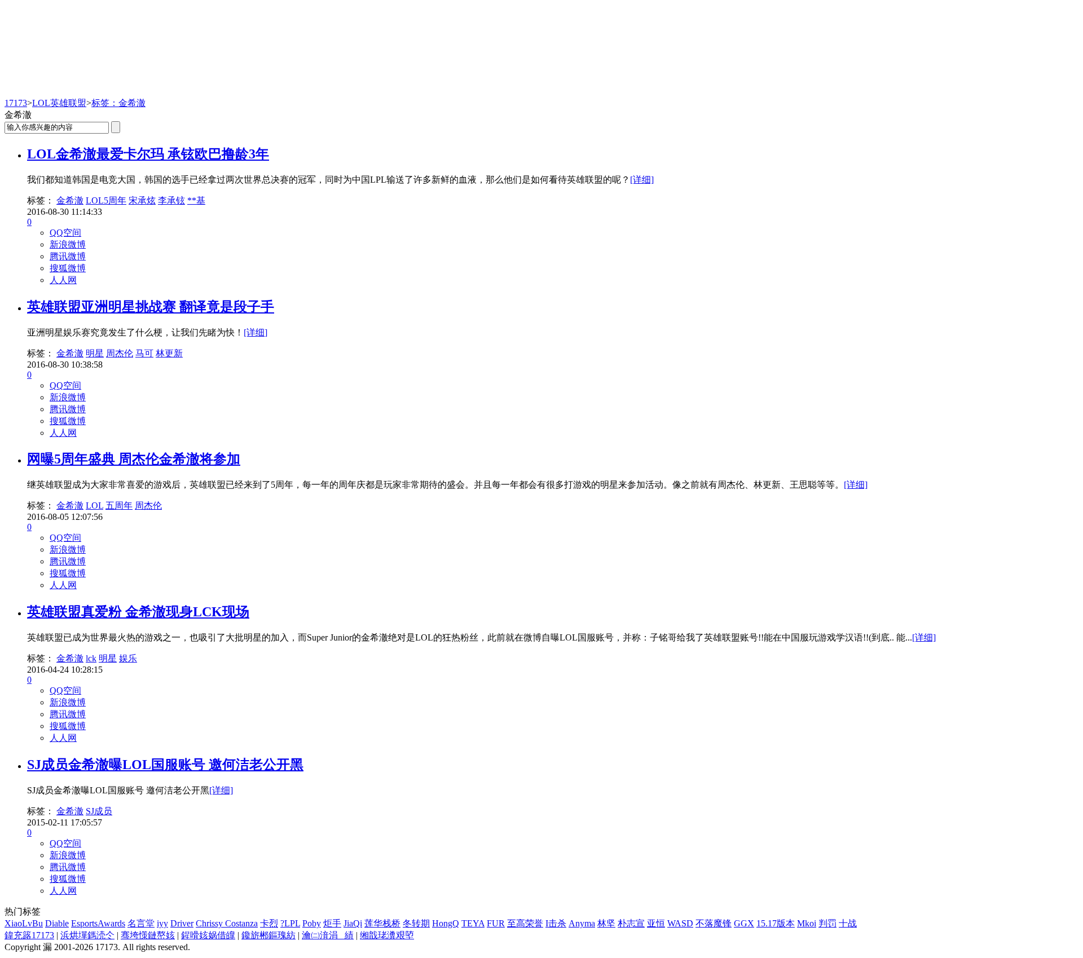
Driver (181, 923)
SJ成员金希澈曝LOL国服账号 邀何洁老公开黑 (165, 764)
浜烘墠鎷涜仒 (87, 935)
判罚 (827, 923)
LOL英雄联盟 (59, 103)
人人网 (63, 280)
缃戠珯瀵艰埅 (387, 935)
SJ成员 (99, 811)
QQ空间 (65, 232)
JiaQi (353, 923)
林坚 (606, 923)
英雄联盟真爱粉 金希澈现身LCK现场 (138, 611)
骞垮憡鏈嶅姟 (148, 935)
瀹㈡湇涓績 (328, 935)
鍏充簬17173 (29, 935)
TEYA (473, 923)
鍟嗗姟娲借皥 (208, 935)
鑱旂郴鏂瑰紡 (268, 935)
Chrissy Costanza (227, 923)
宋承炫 (142, 200)
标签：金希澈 (118, 103)
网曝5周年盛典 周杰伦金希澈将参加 (133, 459)
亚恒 (656, 923)
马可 (144, 353)
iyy (162, 923)
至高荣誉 (525, 923)
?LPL (290, 923)
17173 (16, 103)
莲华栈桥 (382, 923)
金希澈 (69, 200)
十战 (848, 923)
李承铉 (171, 200)
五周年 (119, 505)
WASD (680, 923)
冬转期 (416, 923)
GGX (744, 923)
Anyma (582, 923)
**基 (196, 200)
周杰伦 (119, 353)
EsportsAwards (98, 923)
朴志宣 (631, 923)
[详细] (642, 179)
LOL (94, 505)
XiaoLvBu (24, 923)
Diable (57, 923)
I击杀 (555, 923)
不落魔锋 (713, 923)
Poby (311, 923)
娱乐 (128, 658)
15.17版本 (775, 923)
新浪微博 (68, 244)
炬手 (332, 923)
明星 (95, 353)
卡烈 (269, 923)
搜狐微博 (68, 268)
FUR (496, 923)
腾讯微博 (68, 256)
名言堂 (141, 923)
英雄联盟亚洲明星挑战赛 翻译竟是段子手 (150, 306)
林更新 (169, 353)
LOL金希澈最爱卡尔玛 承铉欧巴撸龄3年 (148, 154)
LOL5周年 (106, 200)
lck (91, 658)
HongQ (445, 923)
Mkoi (806, 923)
